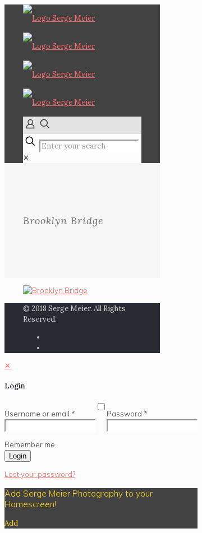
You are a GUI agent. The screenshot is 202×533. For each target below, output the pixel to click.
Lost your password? (39, 474)
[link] (26, 158)
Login (17, 456)
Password (127, 413)
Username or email (39, 413)
